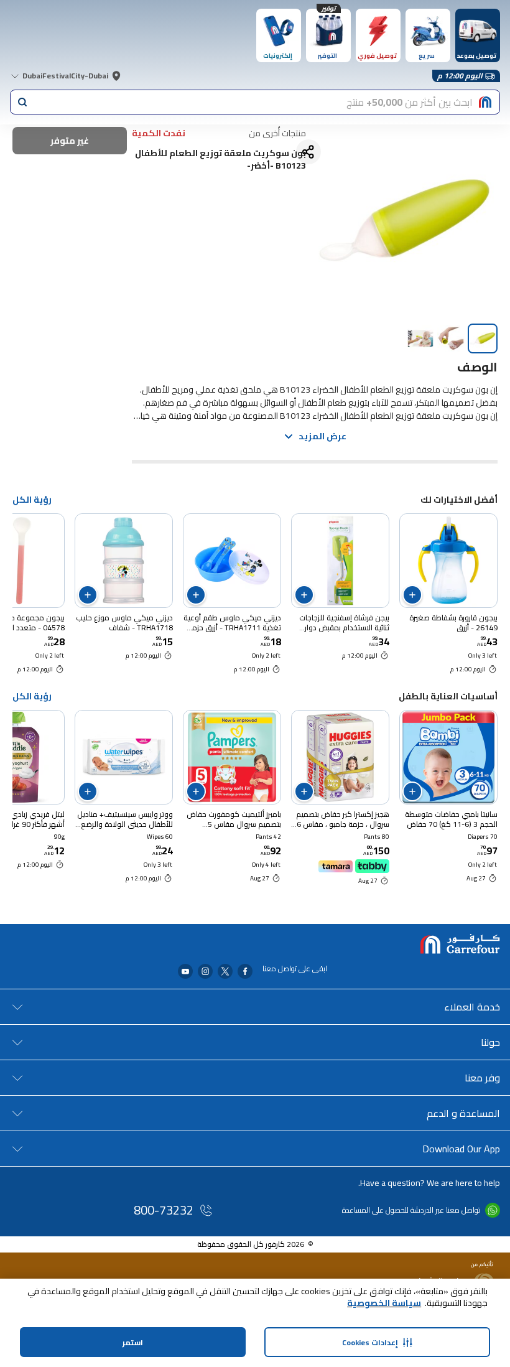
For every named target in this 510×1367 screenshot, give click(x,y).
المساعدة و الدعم (463, 1113)
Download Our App (461, 1148)
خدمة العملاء (472, 1006)
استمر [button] (133, 1342)
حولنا (490, 1042)
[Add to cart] (412, 595)
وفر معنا (482, 1077)
